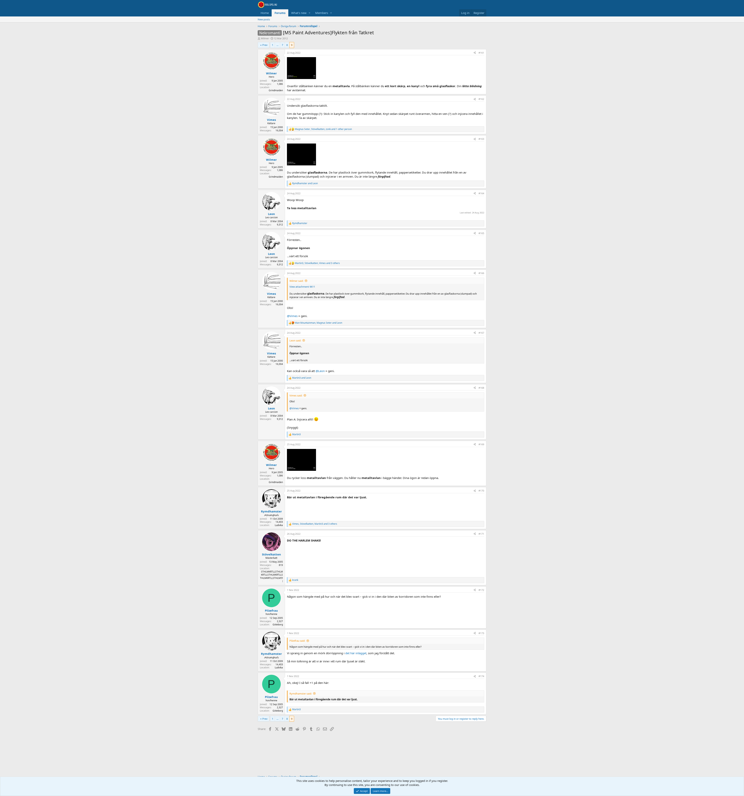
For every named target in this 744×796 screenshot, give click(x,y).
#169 (481, 444)
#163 (481, 139)
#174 (481, 676)
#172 (481, 590)
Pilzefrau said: (297, 640)
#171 (481, 534)
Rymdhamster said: (300, 693)
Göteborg (278, 624)
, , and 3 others (317, 263)
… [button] (277, 45)
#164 (481, 193)
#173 (481, 633)
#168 (481, 387)
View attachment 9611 (302, 286)
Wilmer (265, 38)
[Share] (474, 53)
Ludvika (279, 525)
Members (321, 13)
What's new (299, 13)
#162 (481, 99)
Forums (280, 13)
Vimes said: (295, 395)
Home (265, 13)
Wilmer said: (296, 281)
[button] (309, 12)
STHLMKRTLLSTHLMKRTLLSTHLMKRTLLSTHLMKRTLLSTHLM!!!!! (271, 576)
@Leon (320, 371)
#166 (481, 273)
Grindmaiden (276, 90)
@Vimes (292, 316)
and (305, 183)
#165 (481, 233)
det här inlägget (355, 653)
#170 (481, 490)
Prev (265, 45)
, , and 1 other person (323, 129)
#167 (481, 332)
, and (318, 322)
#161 (481, 52)
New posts (264, 19)
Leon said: (295, 340)
